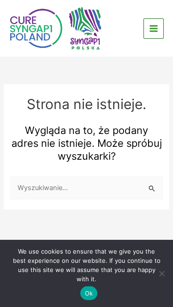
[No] (161, 273)
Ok (89, 293)
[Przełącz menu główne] (153, 28)
